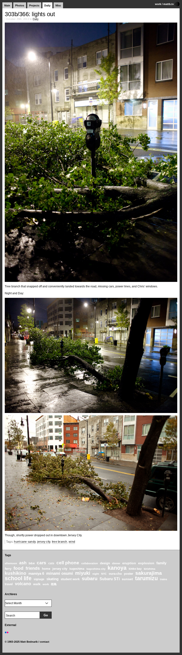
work (158, 4)
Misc (58, 5)
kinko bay (135, 568)
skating (52, 579)
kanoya (117, 568)
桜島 (54, 584)
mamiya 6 (36, 573)
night (95, 573)
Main (7, 5)
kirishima (149, 568)
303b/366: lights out (30, 14)
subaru (89, 578)
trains (163, 579)
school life (18, 578)
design (105, 563)
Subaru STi (110, 579)
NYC (104, 573)
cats (51, 563)
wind (72, 541)
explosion (146, 563)
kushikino (15, 573)
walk (37, 584)
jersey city (43, 541)
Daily (47, 5)
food (18, 568)
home (46, 568)
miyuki (82, 573)
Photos (19, 5)
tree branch (59, 541)
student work (70, 579)
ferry (8, 568)
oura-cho (115, 573)
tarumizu (146, 578)
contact (44, 641)
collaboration (89, 563)
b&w (32, 563)
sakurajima (148, 573)
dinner (116, 563)
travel (9, 584)
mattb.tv (168, 4)
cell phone (67, 562)
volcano (23, 583)
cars (41, 562)
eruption (129, 563)
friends (33, 568)
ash (23, 562)
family (161, 563)
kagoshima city (95, 568)
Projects (34, 5)
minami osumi (59, 573)
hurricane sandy (25, 541)
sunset (127, 579)
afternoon (11, 563)
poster (128, 573)
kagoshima (76, 568)
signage (39, 579)
